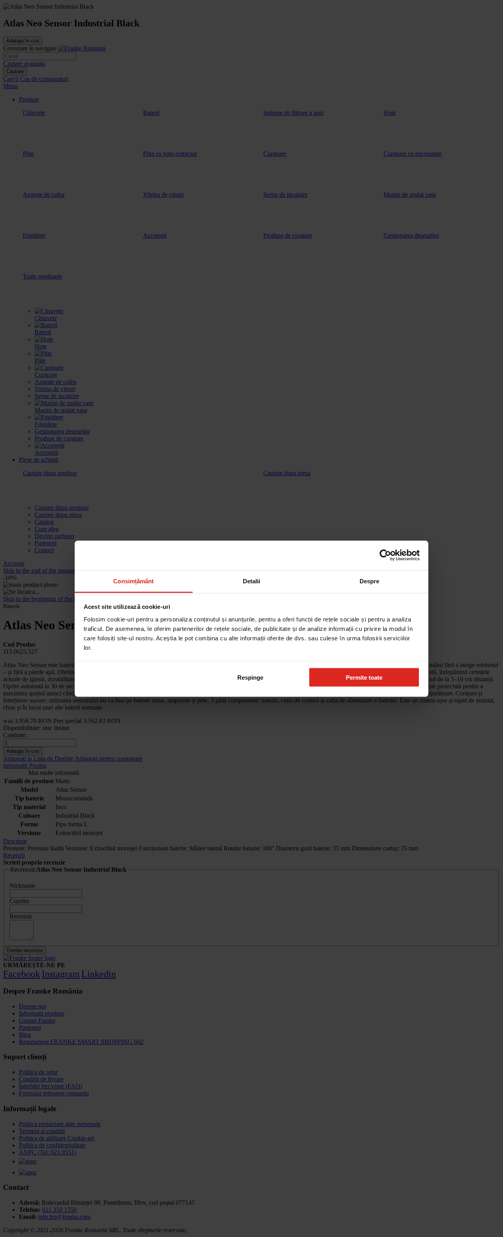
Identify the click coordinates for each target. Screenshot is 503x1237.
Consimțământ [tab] (133, 580)
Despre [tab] (370, 580)
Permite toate (364, 677)
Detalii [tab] (252, 580)
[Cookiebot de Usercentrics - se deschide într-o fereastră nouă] (385, 555)
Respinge (250, 677)
